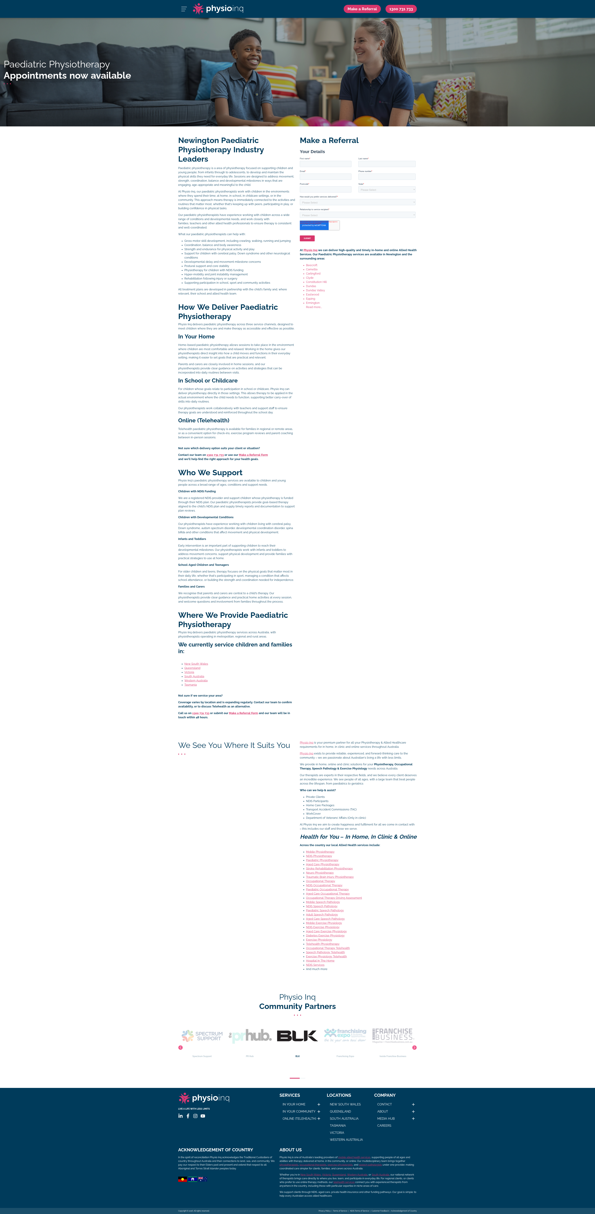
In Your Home (294, 1104)
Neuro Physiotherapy (320, 872)
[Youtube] (203, 1116)
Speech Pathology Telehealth (325, 952)
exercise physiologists (340, 1164)
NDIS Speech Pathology (321, 906)
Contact (384, 1104)
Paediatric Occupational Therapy (327, 889)
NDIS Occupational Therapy (324, 885)
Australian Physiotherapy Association (393, 1056)
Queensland (192, 668)
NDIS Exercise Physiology (322, 927)
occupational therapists (313, 1164)
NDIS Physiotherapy (319, 856)
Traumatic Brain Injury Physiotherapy (330, 877)
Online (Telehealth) (299, 1118)
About (382, 1111)
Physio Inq (310, 250)
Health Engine (345, 1056)
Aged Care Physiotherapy (322, 864)
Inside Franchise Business (297, 1056)
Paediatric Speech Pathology (325, 910)
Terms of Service (340, 1211)
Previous (180, 1047)
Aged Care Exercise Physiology (326, 931)
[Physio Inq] (218, 9)
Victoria (189, 672)
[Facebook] (188, 1116)
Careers (384, 1125)
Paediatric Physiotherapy (322, 860)
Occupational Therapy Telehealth (328, 948)
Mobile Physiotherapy (320, 851)
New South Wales (196, 663)
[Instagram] (195, 1116)
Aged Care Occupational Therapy (328, 893)
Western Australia (196, 680)
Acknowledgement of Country (404, 1211)
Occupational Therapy (320, 881)
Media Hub (386, 1118)
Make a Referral (362, 9)
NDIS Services (315, 964)
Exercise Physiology (319, 939)
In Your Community (299, 1111)
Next (414, 1047)
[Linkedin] (180, 1116)
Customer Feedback (380, 1211)
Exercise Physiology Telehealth (326, 956)
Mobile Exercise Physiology (324, 923)
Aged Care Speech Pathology (325, 918)
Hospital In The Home (320, 960)
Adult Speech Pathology (322, 914)
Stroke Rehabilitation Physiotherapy (329, 868)
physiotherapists (289, 1164)
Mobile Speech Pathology (323, 902)
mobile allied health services (354, 1157)
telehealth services (344, 1182)
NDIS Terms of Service (359, 1211)
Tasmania (190, 684)
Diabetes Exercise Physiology (325, 935)
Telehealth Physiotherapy (322, 944)
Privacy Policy (325, 1211)
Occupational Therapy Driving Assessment (334, 897)
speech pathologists (370, 1164)
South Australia (194, 676)
